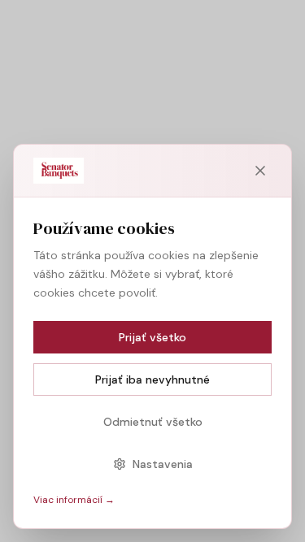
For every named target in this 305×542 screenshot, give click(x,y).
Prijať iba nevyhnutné (152, 379)
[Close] (260, 170)
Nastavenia (163, 464)
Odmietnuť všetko (153, 421)
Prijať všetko (152, 337)
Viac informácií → (74, 499)
